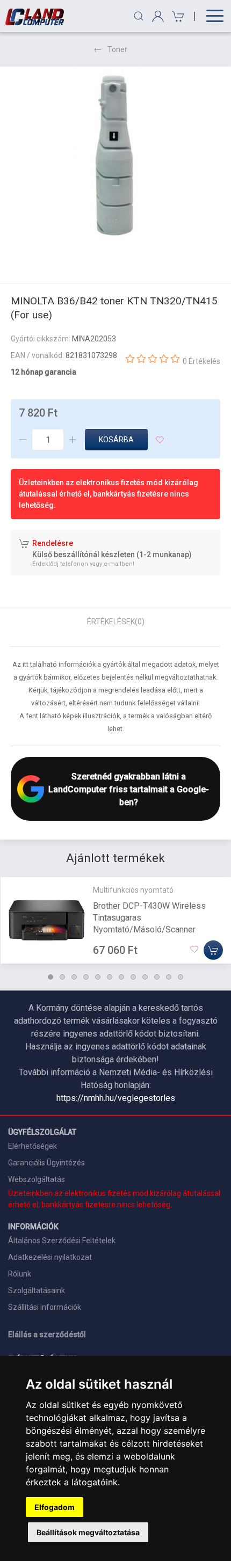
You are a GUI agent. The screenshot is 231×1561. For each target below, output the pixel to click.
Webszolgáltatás (36, 1179)
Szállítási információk (44, 1307)
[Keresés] (138, 16)
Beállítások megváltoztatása (88, 1532)
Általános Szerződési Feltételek (62, 1240)
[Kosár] (176, 16)
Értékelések (116, 621)
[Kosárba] (213, 949)
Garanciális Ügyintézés (46, 1162)
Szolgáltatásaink (36, 1290)
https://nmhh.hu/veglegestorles (115, 1098)
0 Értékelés (201, 361)
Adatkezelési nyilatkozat (50, 1257)
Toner (117, 49)
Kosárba (116, 439)
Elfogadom (54, 1507)
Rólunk (19, 1274)
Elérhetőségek (32, 1146)
